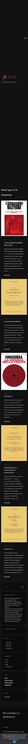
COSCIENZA (8, 396)
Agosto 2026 (8, 642)
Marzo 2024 (8, 646)
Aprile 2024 (8, 644)
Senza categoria (8, 666)
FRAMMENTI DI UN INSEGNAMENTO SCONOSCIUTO (10, 470)
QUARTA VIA (8, 549)
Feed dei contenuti (8, 680)
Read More (7, 275)
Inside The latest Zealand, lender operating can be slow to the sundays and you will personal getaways (13, 619)
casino (6, 660)
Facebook (7, 697)
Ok (14, 741)
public (6, 664)
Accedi (5, 678)
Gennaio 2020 (9, 648)
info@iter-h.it (9, 716)
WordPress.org (7, 685)
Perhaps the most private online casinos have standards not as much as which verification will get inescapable (13, 610)
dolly (6, 662)
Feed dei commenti (8, 682)
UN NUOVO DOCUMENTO (12, 322)
